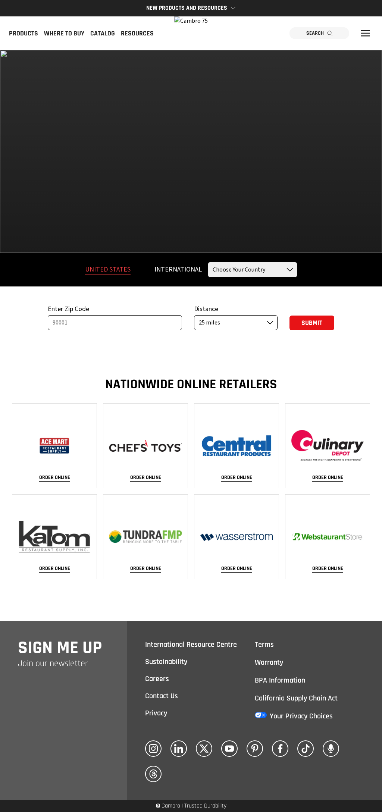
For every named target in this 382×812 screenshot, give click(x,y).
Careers (157, 679)
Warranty (269, 662)
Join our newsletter (53, 663)
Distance (206, 309)
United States (108, 269)
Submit (311, 323)
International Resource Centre (191, 644)
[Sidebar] (365, 33)
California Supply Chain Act (296, 698)
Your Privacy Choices (301, 716)
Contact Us (161, 696)
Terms (264, 644)
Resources (137, 33)
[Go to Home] (191, 33)
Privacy (156, 713)
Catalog (102, 33)
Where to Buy (64, 33)
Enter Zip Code (68, 309)
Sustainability (166, 662)
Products (23, 33)
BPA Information (280, 680)
